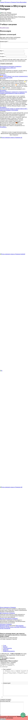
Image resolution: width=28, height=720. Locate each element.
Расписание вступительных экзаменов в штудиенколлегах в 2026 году (10, 67)
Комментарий (4, 41)
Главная (2, 2)
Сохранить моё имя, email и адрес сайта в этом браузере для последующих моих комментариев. (13, 60)
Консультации (19, 625)
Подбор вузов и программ (12, 627)
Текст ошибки (7, 669)
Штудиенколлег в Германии (7, 613)
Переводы (2, 627)
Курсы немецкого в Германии (8, 607)
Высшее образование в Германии (9, 618)
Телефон (2, 56)
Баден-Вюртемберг (21, 2)
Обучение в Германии (10, 2)
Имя (1, 50)
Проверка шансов (4, 625)
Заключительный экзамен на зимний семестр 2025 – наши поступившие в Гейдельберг (14, 109)
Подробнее (3, 719)
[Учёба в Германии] (0, 0)
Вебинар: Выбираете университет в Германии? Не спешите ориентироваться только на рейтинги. (13, 92)
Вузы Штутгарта (4, 27)
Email (2, 53)
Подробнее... (3, 74)
